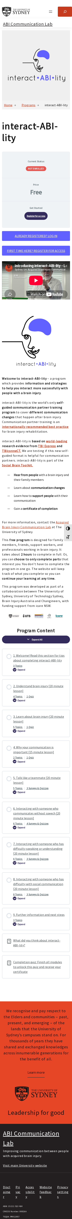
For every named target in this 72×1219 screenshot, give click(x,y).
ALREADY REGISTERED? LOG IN (36, 236)
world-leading (56, 441)
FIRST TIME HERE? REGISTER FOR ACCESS (36, 251)
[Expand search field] (65, 11)
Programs (28, 105)
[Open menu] (50, 11)
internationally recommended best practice (35, 427)
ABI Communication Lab (28, 24)
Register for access (36, 215)
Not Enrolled (36, 168)
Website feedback (46, 1192)
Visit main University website (25, 1165)
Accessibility (30, 1192)
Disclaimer (6, 1192)
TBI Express (47, 446)
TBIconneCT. (11, 451)
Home (8, 105)
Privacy (18, 1192)
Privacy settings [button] (63, 1192)
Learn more (36, 1072)
